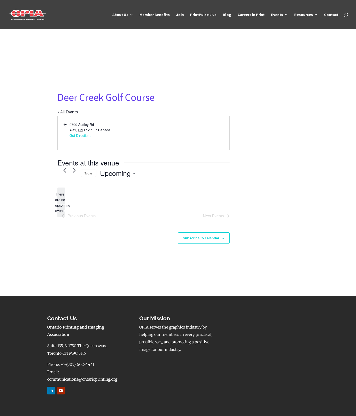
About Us (120, 15)
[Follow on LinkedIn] (51, 390)
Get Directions (80, 135)
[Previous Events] (65, 170)
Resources (303, 15)
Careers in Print (251, 15)
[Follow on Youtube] (61, 390)
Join (180, 15)
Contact (331, 15)
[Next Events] (74, 170)
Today (89, 173)
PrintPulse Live (203, 15)
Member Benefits (154, 15)
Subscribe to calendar (201, 237)
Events (277, 15)
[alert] (61, 202)
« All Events (67, 112)
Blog (227, 15)
